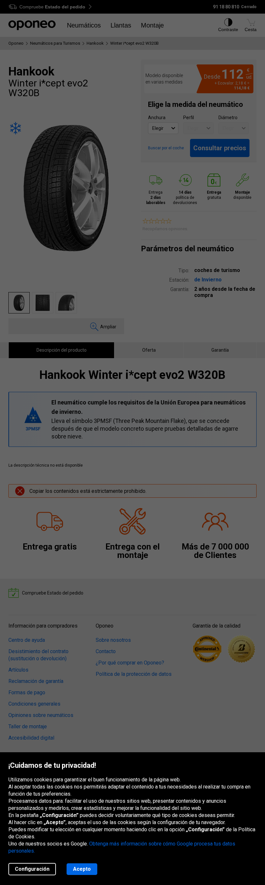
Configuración (32, 869)
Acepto (82, 869)
